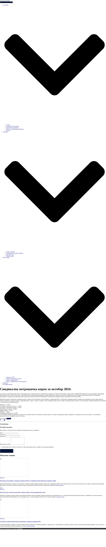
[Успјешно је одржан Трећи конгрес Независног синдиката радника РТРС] (14, 517)
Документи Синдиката (12, 127)
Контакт (8, 130)
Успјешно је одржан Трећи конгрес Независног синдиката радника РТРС (20, 521)
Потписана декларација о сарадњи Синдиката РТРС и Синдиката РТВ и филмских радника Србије (28, 480)
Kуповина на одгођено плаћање (14, 253)
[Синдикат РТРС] (5, 0)
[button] (54, 123)
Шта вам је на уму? (5, 444)
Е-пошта (2, 434)
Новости (5, 382)
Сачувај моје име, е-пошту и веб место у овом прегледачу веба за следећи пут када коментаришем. (28, 447)
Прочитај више (59, 485)
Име (1, 433)
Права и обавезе (10, 251)
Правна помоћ (10, 256)
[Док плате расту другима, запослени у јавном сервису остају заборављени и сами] (1, 488)
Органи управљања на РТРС (13, 378)
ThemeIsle (19, 528)
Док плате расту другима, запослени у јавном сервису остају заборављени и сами (22, 492)
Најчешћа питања (7, 384)
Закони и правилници (12, 380)
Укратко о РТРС (10, 377)
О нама (8, 124)
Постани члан (10, 254)
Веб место (2, 436)
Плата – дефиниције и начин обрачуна (16, 381)
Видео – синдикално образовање (15, 129)
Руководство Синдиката (12, 126)
